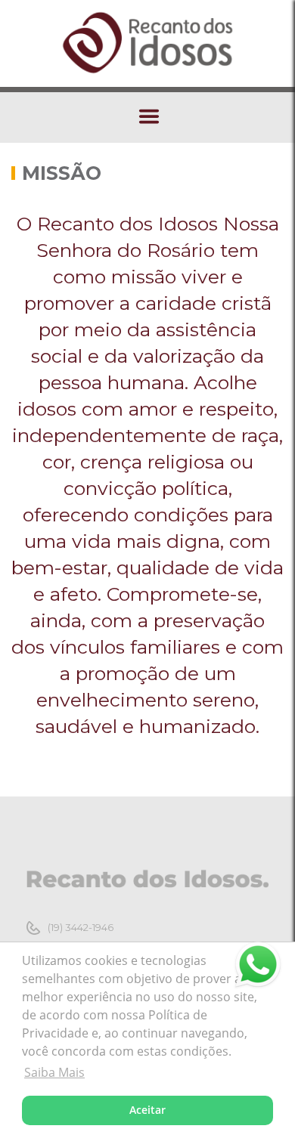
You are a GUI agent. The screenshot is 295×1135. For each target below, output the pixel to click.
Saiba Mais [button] (54, 1072)
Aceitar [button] (147, 1110)
